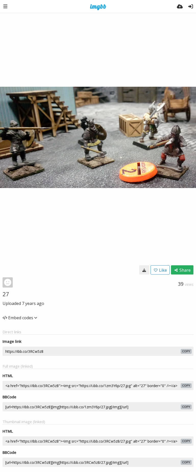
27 (6, 294)
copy (186, 351)
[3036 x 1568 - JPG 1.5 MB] (144, 270)
